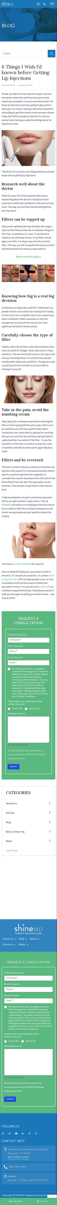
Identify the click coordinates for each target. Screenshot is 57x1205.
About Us (8, 939)
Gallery (34, 939)
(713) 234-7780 (33, 685)
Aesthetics (11, 804)
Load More (11, 851)
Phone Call (34, 708)
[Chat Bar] (28, 1200)
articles (10, 813)
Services (7, 944)
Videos (22, 944)
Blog (8, 822)
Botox (9, 841)
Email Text (17, 708)
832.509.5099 (44, 587)
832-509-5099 (44, 3)
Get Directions (18, 1157)
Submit (13, 766)
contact (22, 564)
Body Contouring (15, 832)
